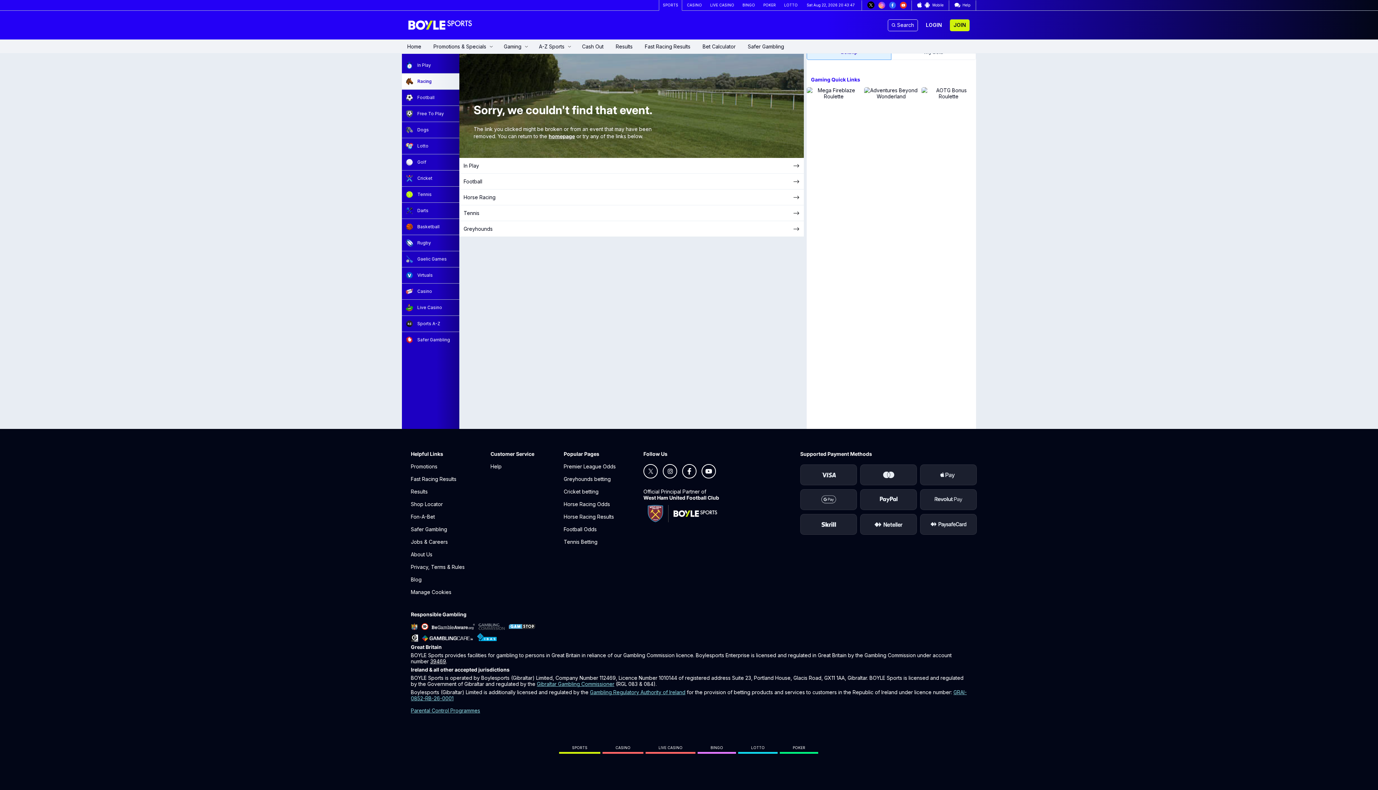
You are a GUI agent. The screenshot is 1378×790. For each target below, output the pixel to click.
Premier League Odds (590, 466)
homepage (562, 136)
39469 (438, 661)
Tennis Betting (580, 542)
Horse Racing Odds (587, 504)
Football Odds (580, 529)
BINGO (748, 5)
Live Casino (670, 747)
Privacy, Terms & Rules (438, 567)
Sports (579, 747)
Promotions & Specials (459, 46)
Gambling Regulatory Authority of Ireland (637, 692)
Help (496, 466)
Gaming (512, 46)
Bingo (717, 747)
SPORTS (670, 5)
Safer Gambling (766, 46)
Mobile (937, 5)
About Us (421, 554)
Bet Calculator (719, 46)
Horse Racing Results (589, 517)
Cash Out (593, 46)
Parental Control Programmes (445, 710)
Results (624, 46)
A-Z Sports (551, 46)
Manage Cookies (431, 592)
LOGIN (934, 25)
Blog (416, 579)
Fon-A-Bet (423, 517)
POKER (769, 5)
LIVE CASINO (722, 5)
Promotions (424, 466)
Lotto (758, 747)
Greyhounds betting (587, 479)
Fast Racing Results (667, 46)
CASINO (694, 5)
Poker (799, 747)
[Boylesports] (440, 25)
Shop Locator (427, 504)
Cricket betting (581, 492)
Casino (623, 747)
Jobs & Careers (429, 542)
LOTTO (791, 5)
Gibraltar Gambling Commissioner (575, 684)
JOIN (959, 25)
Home (414, 46)
